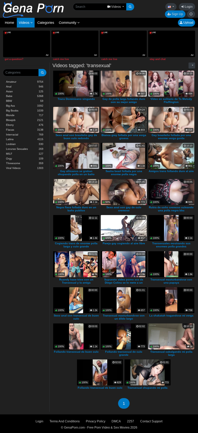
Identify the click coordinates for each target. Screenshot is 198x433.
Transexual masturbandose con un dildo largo (124, 317)
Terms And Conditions (65, 421)
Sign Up (177, 14)
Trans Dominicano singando (76, 98)
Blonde (24, 115)
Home (9, 23)
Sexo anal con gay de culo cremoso (123, 209)
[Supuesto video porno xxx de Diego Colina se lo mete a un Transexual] (123, 264)
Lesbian (24, 144)
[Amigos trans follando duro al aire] (171, 155)
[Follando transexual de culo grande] (124, 336)
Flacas (24, 129)
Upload (188, 22)
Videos (24, 23)
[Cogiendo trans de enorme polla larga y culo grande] (76, 228)
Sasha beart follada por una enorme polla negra (124, 173)
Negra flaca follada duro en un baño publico (76, 209)
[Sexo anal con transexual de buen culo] (76, 300)
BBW (24, 100)
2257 (130, 421)
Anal (24, 86)
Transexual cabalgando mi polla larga (171, 353)
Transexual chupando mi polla (147, 387)
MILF (24, 153)
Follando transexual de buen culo (76, 351)
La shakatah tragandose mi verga (171, 315)
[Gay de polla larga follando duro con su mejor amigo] (124, 83)
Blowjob (24, 120)
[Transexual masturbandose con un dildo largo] (124, 300)
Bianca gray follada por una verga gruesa (124, 137)
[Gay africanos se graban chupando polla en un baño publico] (76, 155)
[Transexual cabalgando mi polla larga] (171, 336)
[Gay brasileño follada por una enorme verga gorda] (171, 119)
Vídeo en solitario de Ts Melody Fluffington (171, 100)
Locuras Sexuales (24, 148)
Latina (24, 139)
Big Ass (24, 105)
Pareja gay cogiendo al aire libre (124, 243)
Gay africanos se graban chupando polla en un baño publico (76, 174)
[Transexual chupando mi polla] (147, 372)
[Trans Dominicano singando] (76, 83)
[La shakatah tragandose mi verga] (171, 300)
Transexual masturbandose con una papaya (171, 281)
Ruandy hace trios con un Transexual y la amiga (76, 281)
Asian (24, 91)
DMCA (116, 421)
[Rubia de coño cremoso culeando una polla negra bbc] (171, 191)
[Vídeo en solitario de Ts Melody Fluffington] (171, 83)
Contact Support (151, 421)
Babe (24, 96)
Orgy (24, 158)
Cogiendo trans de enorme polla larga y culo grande (76, 245)
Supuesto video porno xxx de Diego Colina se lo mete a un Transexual (123, 282)
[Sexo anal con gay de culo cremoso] (124, 191)
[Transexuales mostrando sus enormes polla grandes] (171, 228)
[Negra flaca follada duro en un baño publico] (76, 191)
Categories (45, 23)
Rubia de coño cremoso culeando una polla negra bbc (171, 209)
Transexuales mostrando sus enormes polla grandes (171, 245)
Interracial (24, 134)
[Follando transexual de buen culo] (76, 336)
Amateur (24, 81)
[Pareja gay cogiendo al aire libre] (124, 228)
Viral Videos (24, 168)
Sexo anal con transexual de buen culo (76, 317)
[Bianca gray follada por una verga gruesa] (124, 119)
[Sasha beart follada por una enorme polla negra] (123, 155)
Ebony (24, 124)
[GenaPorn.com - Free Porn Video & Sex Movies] (33, 9)
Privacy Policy (95, 421)
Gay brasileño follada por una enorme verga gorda (171, 137)
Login (188, 6)
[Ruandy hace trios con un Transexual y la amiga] (76, 264)
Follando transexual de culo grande (123, 353)
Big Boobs (24, 110)
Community (68, 23)
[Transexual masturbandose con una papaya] (171, 264)
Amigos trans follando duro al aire (171, 171)
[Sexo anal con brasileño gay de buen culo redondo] (76, 119)
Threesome (24, 163)
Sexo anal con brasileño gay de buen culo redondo (76, 137)
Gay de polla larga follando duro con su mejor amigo (123, 100)
